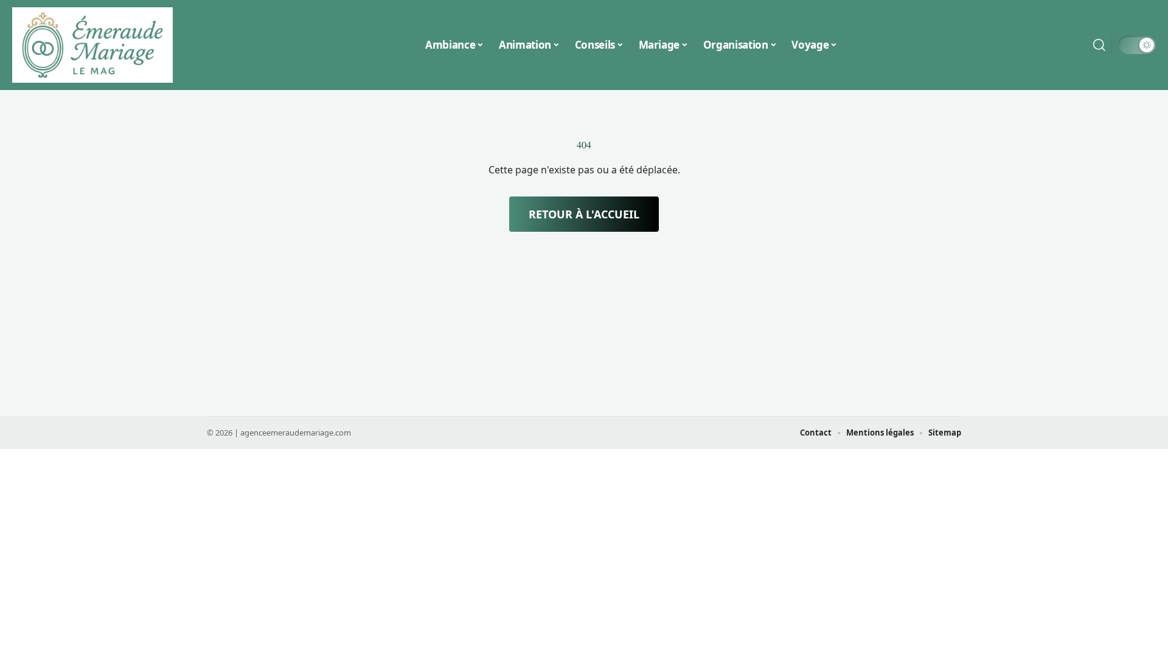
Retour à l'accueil (584, 214)
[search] (1099, 45)
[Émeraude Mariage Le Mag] (92, 45)
